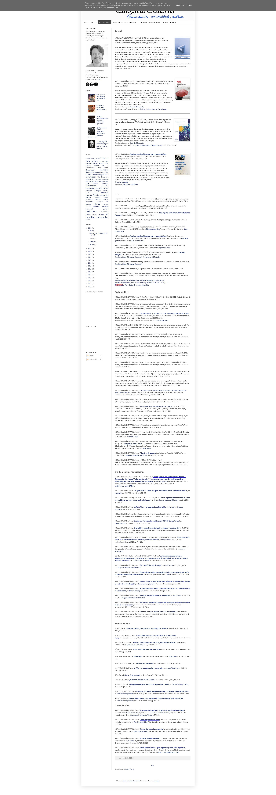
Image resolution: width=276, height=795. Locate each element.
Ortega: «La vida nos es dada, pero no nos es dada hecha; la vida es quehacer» (102, 144)
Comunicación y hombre (141, 560)
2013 (90, 284)
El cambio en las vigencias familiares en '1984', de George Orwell (156, 521)
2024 (90, 251)
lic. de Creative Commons (131, 781)
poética (88, 215)
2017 (90, 272)
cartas (97, 181)
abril (91, 231)
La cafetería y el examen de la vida (98, 234)
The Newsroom (102, 177)
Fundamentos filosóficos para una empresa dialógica (148, 154)
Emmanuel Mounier (92, 163)
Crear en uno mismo (97, 159)
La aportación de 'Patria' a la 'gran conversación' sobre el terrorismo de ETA (160, 491)
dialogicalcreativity (131, 713)
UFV (100, 79)
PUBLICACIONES (104, 22)
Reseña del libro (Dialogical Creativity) (128, 257)
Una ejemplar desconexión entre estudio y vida (101, 97)
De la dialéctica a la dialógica (150, 565)
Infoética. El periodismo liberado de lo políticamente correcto (154, 642)
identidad (98, 199)
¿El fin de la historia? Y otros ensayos (142, 680)
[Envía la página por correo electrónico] (119, 758)
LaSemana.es (146, 448)
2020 (90, 263)
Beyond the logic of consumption (151, 729)
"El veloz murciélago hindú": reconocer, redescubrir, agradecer (102, 120)
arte (87, 181)
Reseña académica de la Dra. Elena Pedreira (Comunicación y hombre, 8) (140, 280)
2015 (90, 278)
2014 (90, 281)
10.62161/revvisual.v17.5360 (124, 486)
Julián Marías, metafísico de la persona (146, 649)
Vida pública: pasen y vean (133, 444)
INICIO (86, 22)
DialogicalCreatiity (152, 229)
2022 (90, 257)
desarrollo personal (101, 188)
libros (97, 204)
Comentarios (92, 359)
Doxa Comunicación (161, 320)
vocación (88, 220)
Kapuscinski (96, 172)
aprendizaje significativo (101, 179)
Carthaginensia (120, 523)
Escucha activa (103, 163)
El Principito (104, 161)
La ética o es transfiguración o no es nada (147, 668)
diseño (88, 193)
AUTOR (93, 22)
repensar (101, 215)
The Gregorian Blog (140, 722)
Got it (189, 5)
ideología (105, 199)
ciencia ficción (103, 181)
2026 (90, 228)
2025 (90, 248)
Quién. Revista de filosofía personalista (148, 145)
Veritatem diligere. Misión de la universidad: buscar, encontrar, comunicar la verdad (152, 538)
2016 (90, 275)
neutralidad (89, 209)
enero (92, 245)
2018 (90, 269)
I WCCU (168, 574)
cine (87, 183)
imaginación (89, 202)
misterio (88, 207)
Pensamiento (166, 539)
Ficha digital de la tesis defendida (137, 285)
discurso (105, 191)
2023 (90, 254)
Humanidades (90, 170)
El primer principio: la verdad (150, 738)
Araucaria (118, 493)
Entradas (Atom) (129, 769)
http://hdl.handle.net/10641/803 (133, 598)
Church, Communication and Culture (166, 500)
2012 (90, 287)
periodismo (91, 211)
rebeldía (94, 215)
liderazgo (105, 204)
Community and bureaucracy (150, 720)
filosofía (96, 195)
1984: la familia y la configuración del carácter (156, 406)
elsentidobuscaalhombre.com (168, 752)
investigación (99, 201)
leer (107, 201)
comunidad (104, 186)
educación (104, 193)
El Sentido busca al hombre (159, 713)
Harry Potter (103, 168)
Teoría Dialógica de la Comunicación (124, 22)
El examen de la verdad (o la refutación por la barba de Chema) (162, 710)
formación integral (101, 197)
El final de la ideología (132, 675)
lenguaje (88, 204)
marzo (92, 239)
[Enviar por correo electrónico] (124, 758)
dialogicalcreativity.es (130, 184)
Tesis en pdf (119, 285)
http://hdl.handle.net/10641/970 (129, 567)
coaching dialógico (100, 184)
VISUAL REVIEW (162, 481)
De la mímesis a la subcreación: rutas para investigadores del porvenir (164, 313)
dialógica (97, 190)
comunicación (91, 186)
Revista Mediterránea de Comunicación (153, 109)
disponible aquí (132, 437)
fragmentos (89, 199)
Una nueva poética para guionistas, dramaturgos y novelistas (147, 628)
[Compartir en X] (128, 758)
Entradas (91, 356)
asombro (91, 181)
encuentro (89, 195)
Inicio (152, 765)
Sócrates (88, 175)
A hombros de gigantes (92, 158)
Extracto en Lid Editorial (151, 257)
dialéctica (89, 191)
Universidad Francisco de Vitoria (136, 455)
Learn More (180, 5)
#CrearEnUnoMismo (169, 22)
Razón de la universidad (145, 663)
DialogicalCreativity (137, 107)
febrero (92, 242)
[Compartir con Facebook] (130, 758)
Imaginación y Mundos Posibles (150, 22)
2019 (90, 266)
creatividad (90, 188)
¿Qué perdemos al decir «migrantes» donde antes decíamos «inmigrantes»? (97, 132)
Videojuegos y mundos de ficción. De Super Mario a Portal (149, 684)
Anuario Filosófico (171, 668)
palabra (105, 209)
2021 (90, 260)
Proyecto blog (104, 172)
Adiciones (130, 741)
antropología (89, 179)
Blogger (156, 781)
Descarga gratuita (121, 182)
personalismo (104, 212)
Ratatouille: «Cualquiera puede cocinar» (101, 107)
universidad (102, 217)
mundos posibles (100, 206)
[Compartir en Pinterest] (132, 758)
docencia (95, 193)
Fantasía (88, 165)
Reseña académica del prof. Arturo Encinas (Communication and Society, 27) (141, 282)
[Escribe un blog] (126, 758)
